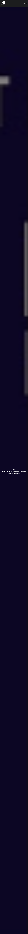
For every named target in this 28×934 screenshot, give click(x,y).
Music (14, 469)
